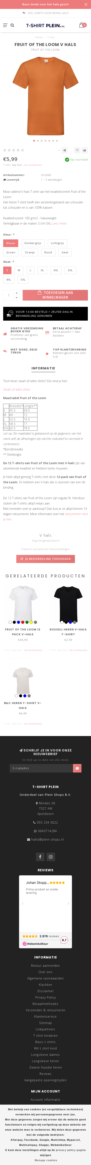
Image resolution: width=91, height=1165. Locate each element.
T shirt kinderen (45, 1036)
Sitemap (45, 1023)
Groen (10, 252)
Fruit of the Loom (45, 50)
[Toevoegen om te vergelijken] (84, 150)
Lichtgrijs (57, 243)
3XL (70, 270)
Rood (48, 252)
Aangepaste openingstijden (45, 1080)
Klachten (45, 985)
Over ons (45, 972)
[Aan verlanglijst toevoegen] (77, 150)
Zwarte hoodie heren (45, 1067)
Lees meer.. (60, 223)
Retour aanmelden (45, 966)
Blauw (10, 243)
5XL (23, 279)
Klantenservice (45, 1016)
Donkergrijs (33, 243)
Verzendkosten (33, 164)
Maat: (8, 262)
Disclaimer (45, 991)
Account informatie (45, 1100)
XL (42, 270)
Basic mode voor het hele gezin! (45, 4)
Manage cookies (46, 1160)
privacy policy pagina (71, 1150)
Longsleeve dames (45, 1055)
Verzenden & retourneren (45, 1010)
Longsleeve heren (45, 1061)
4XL (8, 279)
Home (39, 37)
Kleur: (8, 234)
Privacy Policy (45, 997)
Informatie (43, 368)
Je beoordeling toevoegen (48, 559)
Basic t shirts (45, 1042)
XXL (56, 270)
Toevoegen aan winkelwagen (58, 295)
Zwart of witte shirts (16, 389)
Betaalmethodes (45, 1004)
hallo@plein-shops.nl (47, 839)
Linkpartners (45, 1029)
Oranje (30, 252)
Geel (65, 252)
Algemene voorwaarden (45, 978)
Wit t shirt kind (45, 1048)
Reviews (46, 1074)
